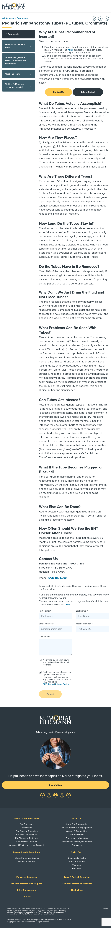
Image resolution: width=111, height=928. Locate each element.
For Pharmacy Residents (26, 838)
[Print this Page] (94, 19)
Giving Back (77, 852)
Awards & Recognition (76, 831)
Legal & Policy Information (76, 877)
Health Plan (77, 890)
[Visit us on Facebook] (49, 795)
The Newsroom (77, 834)
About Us (76, 818)
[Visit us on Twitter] (62, 795)
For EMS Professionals (26, 834)
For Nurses (27, 827)
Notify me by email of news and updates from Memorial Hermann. (56, 662)
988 (68, 604)
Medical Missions (77, 861)
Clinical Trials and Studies (27, 858)
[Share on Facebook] (100, 19)
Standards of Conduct (26, 842)
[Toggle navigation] (106, 6)
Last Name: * (82, 611)
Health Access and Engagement (77, 827)
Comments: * (45, 636)
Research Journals (26, 861)
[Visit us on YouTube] (55, 795)
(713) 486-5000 (57, 578)
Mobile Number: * (84, 624)
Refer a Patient (88, 92)
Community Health (77, 858)
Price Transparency (26, 890)
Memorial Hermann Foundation (77, 883)
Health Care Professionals (26, 818)
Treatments (22, 18)
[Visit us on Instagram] (68, 795)
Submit (50, 694)
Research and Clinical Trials (26, 852)
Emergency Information (77, 838)
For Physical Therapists (26, 831)
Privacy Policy (62, 684)
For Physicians (26, 824)
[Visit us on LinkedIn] (42, 795)
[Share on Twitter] (107, 19)
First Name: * (45, 611)
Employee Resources (26, 877)
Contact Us (58, 92)
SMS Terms (48, 684)
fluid (70, 49)
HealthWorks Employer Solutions (77, 842)
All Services (8, 18)
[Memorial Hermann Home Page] (13, 6)
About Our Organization (77, 824)
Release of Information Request (26, 883)
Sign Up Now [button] (55, 785)
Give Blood (77, 868)
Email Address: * (46, 624)
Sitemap (106, 908)
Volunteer (76, 865)
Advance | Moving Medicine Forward (26, 845)
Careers (27, 896)
